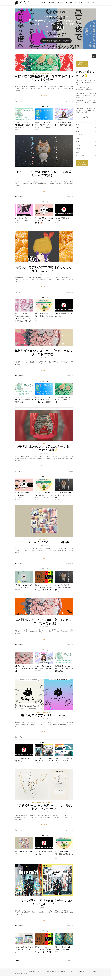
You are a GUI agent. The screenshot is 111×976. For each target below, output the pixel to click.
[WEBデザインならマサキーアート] (22, 3)
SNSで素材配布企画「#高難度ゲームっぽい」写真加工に (43, 902)
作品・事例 (69, 2)
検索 (94, 56)
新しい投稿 (69, 960)
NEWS (39, 712)
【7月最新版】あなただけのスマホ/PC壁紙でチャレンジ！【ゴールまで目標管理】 (44, 125)
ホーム (27, 971)
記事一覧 (59, 971)
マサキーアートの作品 (51, 971)
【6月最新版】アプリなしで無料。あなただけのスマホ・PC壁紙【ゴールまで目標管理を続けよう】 (86, 110)
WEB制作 (45, 16)
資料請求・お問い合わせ (82, 64)
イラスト (78, 152)
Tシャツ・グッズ (46, 443)
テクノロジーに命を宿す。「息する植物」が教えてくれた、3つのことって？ (44, 316)
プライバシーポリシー (72, 971)
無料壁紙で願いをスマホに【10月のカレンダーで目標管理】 (44, 621)
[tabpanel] (55, 28)
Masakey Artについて (47, 2)
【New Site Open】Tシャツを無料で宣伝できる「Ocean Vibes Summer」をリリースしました (86, 95)
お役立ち (44, 73)
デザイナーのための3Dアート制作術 (44, 542)
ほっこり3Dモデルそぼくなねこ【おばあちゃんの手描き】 (43, 173)
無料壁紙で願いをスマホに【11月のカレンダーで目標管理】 (44, 352)
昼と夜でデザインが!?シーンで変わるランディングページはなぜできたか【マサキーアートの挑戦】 (55, 24)
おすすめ (56, 16)
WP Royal (24, 973)
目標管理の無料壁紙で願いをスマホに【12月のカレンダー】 (44, 77)
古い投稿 (18, 960)
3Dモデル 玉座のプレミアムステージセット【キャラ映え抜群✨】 (44, 448)
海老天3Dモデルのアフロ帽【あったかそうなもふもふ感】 (44, 268)
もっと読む (55, 36)
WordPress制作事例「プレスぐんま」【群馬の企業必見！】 (24, 949)
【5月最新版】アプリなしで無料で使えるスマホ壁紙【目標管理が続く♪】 (24, 125)
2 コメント (70, 471)
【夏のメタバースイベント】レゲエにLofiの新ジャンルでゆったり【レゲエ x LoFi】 (44, 587)
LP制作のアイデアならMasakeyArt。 (43, 715)
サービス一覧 (78, 2)
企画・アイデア (64, 16)
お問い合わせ (90, 2)
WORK (51, 16)
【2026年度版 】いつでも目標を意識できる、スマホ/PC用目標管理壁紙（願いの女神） (86, 82)
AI (34, 73)
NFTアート (38, 73)
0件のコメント (69, 101)
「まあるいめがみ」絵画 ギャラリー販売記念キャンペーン (44, 806)
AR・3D (40, 169)
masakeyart (20, 101)
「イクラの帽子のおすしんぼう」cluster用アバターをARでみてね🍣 (44, 220)
